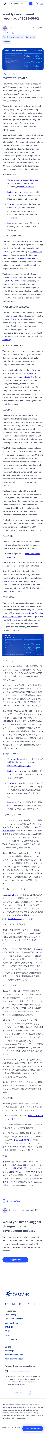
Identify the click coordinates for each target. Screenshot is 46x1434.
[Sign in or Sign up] (37, 3)
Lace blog (6, 340)
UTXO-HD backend (16, 281)
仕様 (4, 952)
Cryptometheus (26, 187)
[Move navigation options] (42, 3)
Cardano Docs (11, 1323)
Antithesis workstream (25, 258)
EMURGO (9, 1327)
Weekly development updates (13, 37)
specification (33, 373)
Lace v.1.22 (17, 319)
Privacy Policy (23, 1385)
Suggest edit (15, 1259)
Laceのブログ (14, 919)
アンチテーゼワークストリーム (16, 837)
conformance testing (22, 377)
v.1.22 (11, 895)
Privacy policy (11, 1350)
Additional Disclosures (15, 1359)
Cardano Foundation (14, 1319)
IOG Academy (11, 1339)
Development (30, 37)
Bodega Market (14, 192)
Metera (10, 223)
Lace (7, 1335)
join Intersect (12, 581)
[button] (33, 1429)
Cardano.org (10, 1314)
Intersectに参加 (21, 1140)
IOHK (7, 1331)
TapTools (11, 204)
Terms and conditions (15, 1355)
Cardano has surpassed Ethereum (23, 180)
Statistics (6, 41)
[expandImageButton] (40, 66)
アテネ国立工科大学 (17, 1168)
